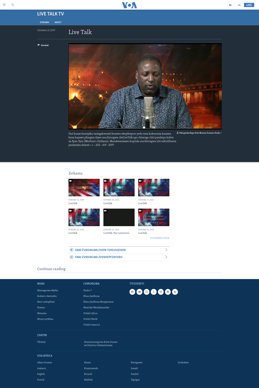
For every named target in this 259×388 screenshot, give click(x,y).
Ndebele (88, 380)
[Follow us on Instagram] (146, 292)
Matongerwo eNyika (47, 290)
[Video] (230, 5)
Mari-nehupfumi (46, 302)
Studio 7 (87, 290)
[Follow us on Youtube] (139, 292)
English (41, 374)
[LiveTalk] (84, 187)
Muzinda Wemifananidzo (96, 307)
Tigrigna (135, 380)
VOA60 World (90, 319)
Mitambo (42, 313)
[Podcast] (161, 292)
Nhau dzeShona (91, 296)
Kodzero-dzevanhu (47, 296)
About (58, 22)
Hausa (87, 362)
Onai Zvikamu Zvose (159, 238)
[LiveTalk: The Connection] (119, 217)
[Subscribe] (168, 292)
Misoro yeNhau (45, 319)
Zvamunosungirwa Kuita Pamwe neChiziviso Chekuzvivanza (100, 344)
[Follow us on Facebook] (132, 292)
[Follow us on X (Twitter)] (153, 292)
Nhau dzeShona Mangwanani (98, 302)
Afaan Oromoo (44, 362)
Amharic (41, 368)
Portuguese (136, 362)
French (40, 380)
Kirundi (88, 374)
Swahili (135, 374)
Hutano (41, 307)
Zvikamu (44, 22)
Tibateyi (41, 342)
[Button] (43, 46)
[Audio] (239, 5)
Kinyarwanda (91, 368)
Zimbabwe (183, 362)
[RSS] (175, 292)
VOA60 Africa (90, 313)
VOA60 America (91, 325)
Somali (134, 368)
